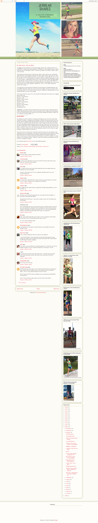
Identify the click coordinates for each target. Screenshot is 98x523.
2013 (66, 419)
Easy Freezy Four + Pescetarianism (70, 460)
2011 (66, 422)
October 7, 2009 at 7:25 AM (26, 222)
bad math (26, 146)
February (68, 491)
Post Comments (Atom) (41, 292)
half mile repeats (31, 146)
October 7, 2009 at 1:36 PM (26, 258)
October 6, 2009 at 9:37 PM (26, 212)
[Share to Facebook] (35, 144)
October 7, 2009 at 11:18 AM (26, 241)
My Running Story (33, 57)
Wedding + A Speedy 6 (71, 446)
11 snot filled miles (70, 436)
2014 (66, 417)
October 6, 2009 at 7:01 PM (26, 190)
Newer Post (20, 288)
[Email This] (31, 144)
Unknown (22, 185)
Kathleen (22, 178)
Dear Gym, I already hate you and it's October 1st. (71, 474)
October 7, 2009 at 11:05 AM (26, 230)
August (68, 479)
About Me (25, 57)
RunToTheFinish (23, 225)
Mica (21, 215)
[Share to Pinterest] (37, 144)
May (67, 485)
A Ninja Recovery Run (71, 466)
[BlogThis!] (33, 144)
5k (22, 146)
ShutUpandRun (23, 260)
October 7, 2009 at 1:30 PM (26, 249)
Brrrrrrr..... (68, 451)
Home (18, 57)
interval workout (39, 146)
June (67, 483)
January (68, 493)
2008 (66, 495)
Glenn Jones (23, 232)
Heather (21, 152)
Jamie (21, 166)
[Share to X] (34, 144)
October (68, 432)
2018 (66, 409)
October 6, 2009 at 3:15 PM (26, 175)
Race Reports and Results (45, 57)
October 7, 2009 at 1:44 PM (26, 264)
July (67, 481)
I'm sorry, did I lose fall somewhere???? (71, 454)
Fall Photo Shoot (70, 434)
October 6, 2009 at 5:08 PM (26, 183)
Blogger (56, 520)
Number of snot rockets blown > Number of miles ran (71, 469)
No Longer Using (24, 267)
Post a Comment (22, 282)
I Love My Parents (70, 441)
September (69, 477)
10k (21, 146)
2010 (66, 424)
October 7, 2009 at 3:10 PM (26, 279)
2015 (66, 415)
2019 (66, 407)
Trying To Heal (23, 193)
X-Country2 (22, 159)
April (67, 487)
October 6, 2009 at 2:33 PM (26, 156)
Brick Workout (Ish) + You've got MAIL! (71, 457)
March (67, 489)
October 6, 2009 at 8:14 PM (26, 202)
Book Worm (56, 57)
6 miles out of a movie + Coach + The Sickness (71, 444)
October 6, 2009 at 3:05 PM (26, 163)
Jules (21, 244)
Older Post (56, 288)
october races (45, 146)
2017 (66, 411)
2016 (66, 413)
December (68, 428)
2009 (66, 426)
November (68, 430)
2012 (66, 420)
